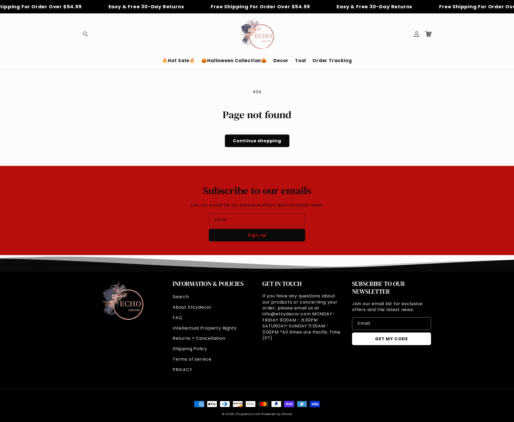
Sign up (257, 235)
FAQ (177, 318)
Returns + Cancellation (199, 338)
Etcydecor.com (248, 414)
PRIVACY (182, 370)
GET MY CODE (391, 339)
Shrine (287, 414)
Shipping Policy (190, 349)
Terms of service (192, 359)
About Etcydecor (192, 307)
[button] (85, 34)
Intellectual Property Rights (204, 328)
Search (181, 297)
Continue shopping (257, 141)
